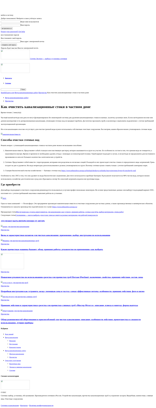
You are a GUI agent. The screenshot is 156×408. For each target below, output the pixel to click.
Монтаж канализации (16, 354)
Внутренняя (13, 344)
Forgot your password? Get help (13, 32)
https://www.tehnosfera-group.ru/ (64, 207)
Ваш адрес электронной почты (32, 41)
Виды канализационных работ (26, 93)
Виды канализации (11, 337)
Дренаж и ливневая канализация (20, 367)
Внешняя (12, 341)
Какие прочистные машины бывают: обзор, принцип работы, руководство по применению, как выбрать (52, 249)
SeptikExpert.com (7, 93)
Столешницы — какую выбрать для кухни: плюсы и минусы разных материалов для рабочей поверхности (56, 215)
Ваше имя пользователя (29, 22)
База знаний (9, 334)
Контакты (8, 78)
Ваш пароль (25, 25)
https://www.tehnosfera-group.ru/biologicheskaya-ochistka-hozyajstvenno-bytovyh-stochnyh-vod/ (98, 171)
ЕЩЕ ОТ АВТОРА (37, 221)
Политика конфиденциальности (41, 405)
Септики (8, 83)
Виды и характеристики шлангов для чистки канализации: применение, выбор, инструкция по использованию (55, 235)
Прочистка (42, 93)
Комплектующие (15, 347)
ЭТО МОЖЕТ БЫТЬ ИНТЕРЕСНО (15, 221)
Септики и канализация (10, 405)
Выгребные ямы (14, 364)
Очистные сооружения (13, 360)
